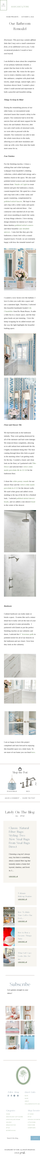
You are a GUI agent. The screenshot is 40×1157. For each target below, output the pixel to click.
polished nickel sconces (24, 225)
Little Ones (31, 1122)
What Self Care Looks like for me (25, 956)
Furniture (31, 1125)
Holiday (9, 1122)
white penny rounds (20, 481)
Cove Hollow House (13, 1119)
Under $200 (31, 1128)
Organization (11, 1125)
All (17, 816)
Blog (26, 1095)
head (33, 502)
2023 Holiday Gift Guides (14, 1117)
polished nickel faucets (13, 201)
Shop (26, 1098)
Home (8, 1114)
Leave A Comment (12, 798)
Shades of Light (20, 184)
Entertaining (11, 1130)
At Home (31, 1114)
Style (22, 816)
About (27, 1101)
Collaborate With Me (32, 1104)
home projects (12, 17)
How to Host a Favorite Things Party (25, 936)
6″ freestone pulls (27, 634)
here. (33, 752)
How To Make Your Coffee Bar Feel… (25, 915)
